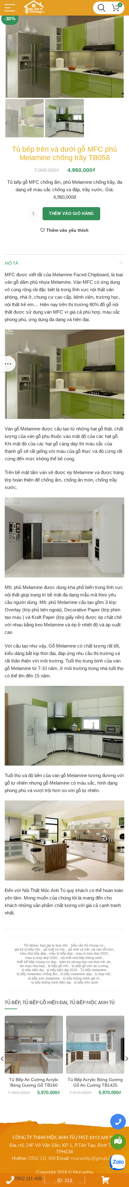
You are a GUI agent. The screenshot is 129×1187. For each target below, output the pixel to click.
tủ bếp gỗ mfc (58, 966)
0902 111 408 (41, 1158)
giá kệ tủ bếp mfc (27, 949)
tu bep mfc (103, 974)
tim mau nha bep (32, 966)
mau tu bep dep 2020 (41, 958)
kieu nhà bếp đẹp (33, 953)
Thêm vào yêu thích (67, 230)
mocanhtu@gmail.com (94, 1158)
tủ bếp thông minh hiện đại (51, 982)
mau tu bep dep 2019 (92, 953)
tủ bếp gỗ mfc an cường (90, 966)
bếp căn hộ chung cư (87, 945)
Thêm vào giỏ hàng (71, 213)
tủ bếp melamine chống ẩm (37, 974)
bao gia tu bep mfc (54, 945)
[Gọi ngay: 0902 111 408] (118, 1121)
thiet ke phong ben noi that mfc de (85, 962)
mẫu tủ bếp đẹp (61, 953)
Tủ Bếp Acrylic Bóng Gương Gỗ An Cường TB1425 (95, 1082)
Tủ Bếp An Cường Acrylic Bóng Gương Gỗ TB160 (34, 1082)
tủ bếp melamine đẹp (76, 974)
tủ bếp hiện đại (33, 970)
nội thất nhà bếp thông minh (81, 958)
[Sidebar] (8, 364)
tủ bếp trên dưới (86, 982)
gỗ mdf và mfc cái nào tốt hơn (90, 949)
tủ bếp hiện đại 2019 (62, 970)
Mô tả (11, 263)
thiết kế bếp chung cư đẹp (36, 962)
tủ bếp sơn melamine (44, 978)
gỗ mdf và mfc (54, 949)
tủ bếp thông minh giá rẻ (81, 978)
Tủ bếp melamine (93, 970)
